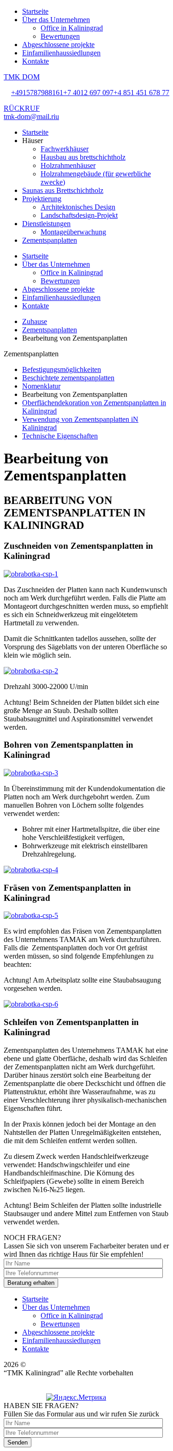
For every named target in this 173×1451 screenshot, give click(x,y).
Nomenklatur (41, 386)
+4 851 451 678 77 (141, 92)
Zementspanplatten (49, 240)
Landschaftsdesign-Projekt (79, 215)
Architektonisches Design (78, 207)
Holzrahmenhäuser (68, 165)
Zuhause (34, 321)
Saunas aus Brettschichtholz (62, 190)
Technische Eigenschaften (60, 436)
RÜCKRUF (22, 108)
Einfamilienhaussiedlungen (61, 53)
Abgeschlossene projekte (58, 44)
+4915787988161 (37, 92)
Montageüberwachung (73, 232)
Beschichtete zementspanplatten (68, 378)
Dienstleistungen (46, 224)
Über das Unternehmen (56, 20)
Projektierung (41, 199)
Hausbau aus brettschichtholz (83, 157)
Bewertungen (60, 36)
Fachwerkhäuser (65, 149)
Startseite (35, 11)
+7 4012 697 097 (88, 92)
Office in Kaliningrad (72, 28)
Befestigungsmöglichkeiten (61, 369)
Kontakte (35, 61)
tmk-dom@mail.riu (31, 116)
